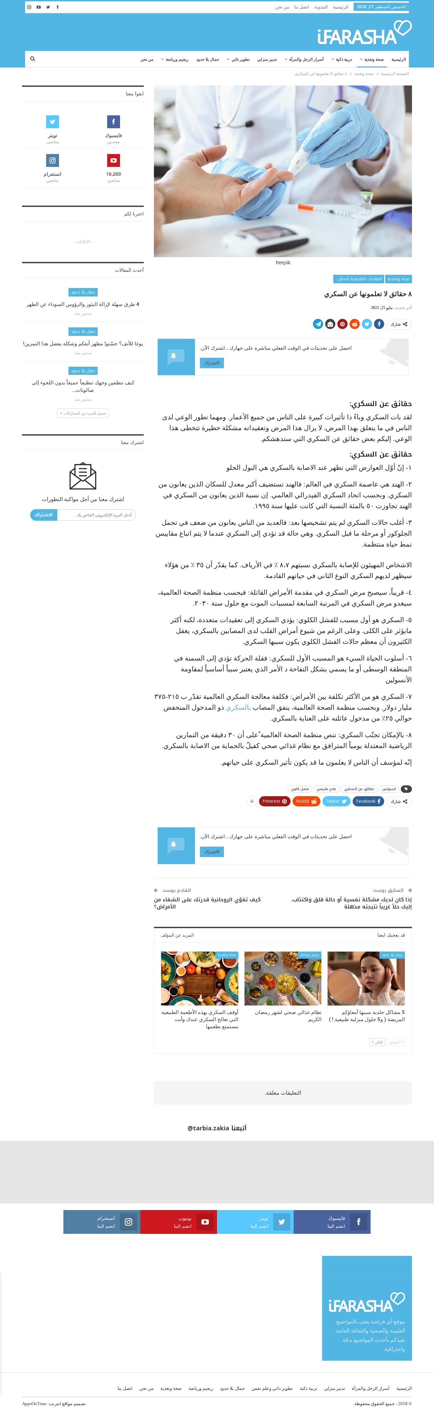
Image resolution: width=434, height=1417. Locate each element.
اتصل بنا (301, 6)
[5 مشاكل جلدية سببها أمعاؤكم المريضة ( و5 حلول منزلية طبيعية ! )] (366, 979)
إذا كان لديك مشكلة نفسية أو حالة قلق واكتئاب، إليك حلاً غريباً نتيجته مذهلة (351, 903)
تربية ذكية (344, 59)
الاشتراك (211, 363)
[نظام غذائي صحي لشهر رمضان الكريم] (283, 979)
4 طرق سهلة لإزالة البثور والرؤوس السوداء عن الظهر (82, 304)
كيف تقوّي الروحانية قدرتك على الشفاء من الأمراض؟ (207, 903)
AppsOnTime (34, 1403)
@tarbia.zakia (208, 1128)
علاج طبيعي (326, 789)
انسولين (389, 789)
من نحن (282, 6)
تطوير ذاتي (241, 59)
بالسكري (238, 707)
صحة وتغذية (374, 59)
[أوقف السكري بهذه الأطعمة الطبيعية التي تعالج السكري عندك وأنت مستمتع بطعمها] (199, 979)
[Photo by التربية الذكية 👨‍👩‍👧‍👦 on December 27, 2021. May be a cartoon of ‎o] (31, 1172)
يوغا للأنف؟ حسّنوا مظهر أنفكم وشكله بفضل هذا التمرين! (83, 344)
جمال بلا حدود (207, 59)
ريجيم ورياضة (177, 59)
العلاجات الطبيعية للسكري (358, 279)
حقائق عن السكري (359, 789)
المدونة (321, 6)
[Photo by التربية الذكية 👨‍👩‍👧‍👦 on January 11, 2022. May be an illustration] (403, 1172)
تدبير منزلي (267, 59)
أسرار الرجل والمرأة (306, 59)
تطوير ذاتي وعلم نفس (272, 1388)
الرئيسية (341, 6)
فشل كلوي (300, 789)
